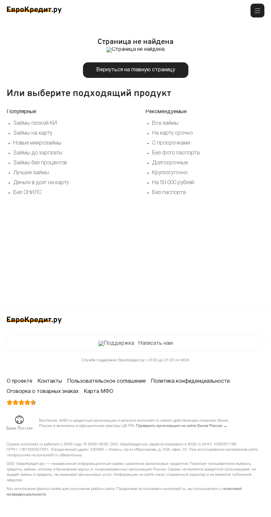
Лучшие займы (31, 173)
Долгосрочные (170, 163)
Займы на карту (32, 133)
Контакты (49, 381)
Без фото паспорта (176, 153)
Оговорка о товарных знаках (43, 391)
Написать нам (155, 343)
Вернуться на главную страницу (135, 70)
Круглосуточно (169, 173)
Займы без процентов (40, 163)
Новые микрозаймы (37, 143)
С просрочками (171, 143)
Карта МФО (98, 391)
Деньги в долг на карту (41, 182)
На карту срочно (172, 133)
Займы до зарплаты (37, 153)
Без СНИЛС (27, 192)
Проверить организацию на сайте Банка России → (181, 426)
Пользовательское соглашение (106, 381)
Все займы (165, 123)
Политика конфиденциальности (190, 381)
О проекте (19, 381)
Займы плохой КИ (35, 123)
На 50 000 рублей (173, 182)
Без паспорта (169, 192)
